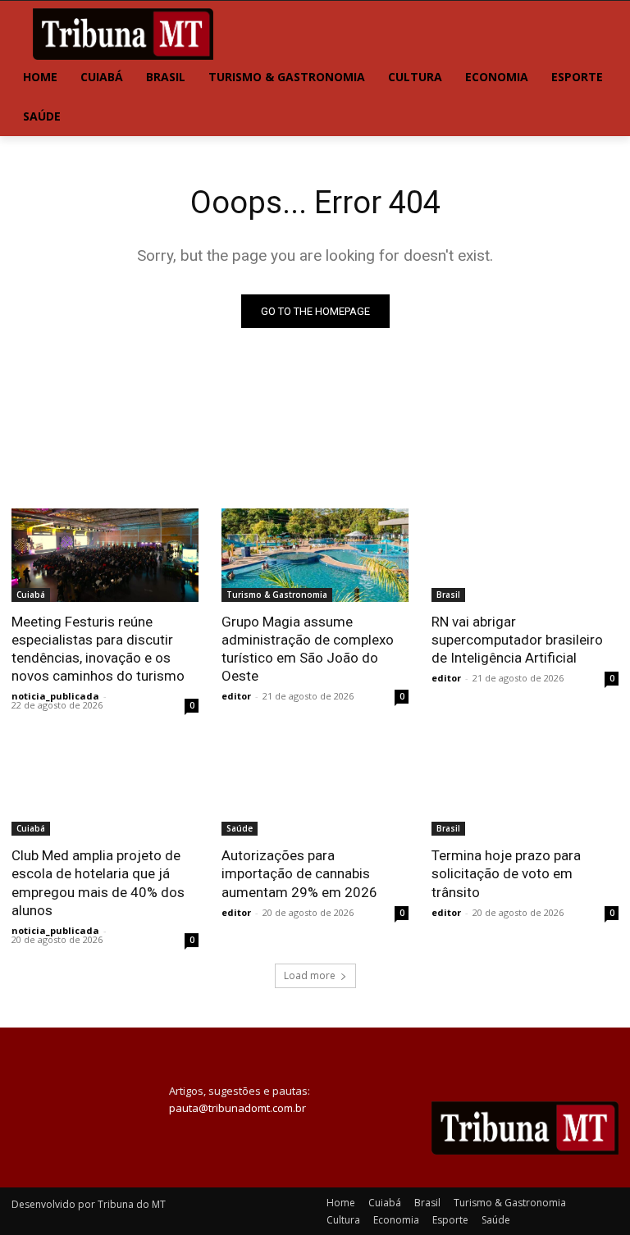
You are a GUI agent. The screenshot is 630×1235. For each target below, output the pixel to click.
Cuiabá (30, 594)
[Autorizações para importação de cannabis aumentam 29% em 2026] (315, 789)
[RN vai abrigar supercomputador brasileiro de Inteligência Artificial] (525, 555)
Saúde (239, 828)
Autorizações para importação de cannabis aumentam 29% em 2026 (299, 873)
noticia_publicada (55, 696)
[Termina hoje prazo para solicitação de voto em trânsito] (525, 789)
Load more (310, 975)
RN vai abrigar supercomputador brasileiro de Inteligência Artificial (517, 639)
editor (236, 696)
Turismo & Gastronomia (276, 594)
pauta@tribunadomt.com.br (237, 1108)
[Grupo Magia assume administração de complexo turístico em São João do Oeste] (315, 555)
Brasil (448, 594)
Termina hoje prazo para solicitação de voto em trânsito (506, 873)
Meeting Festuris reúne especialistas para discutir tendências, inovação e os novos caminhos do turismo (98, 648)
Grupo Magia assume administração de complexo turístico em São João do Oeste (307, 648)
